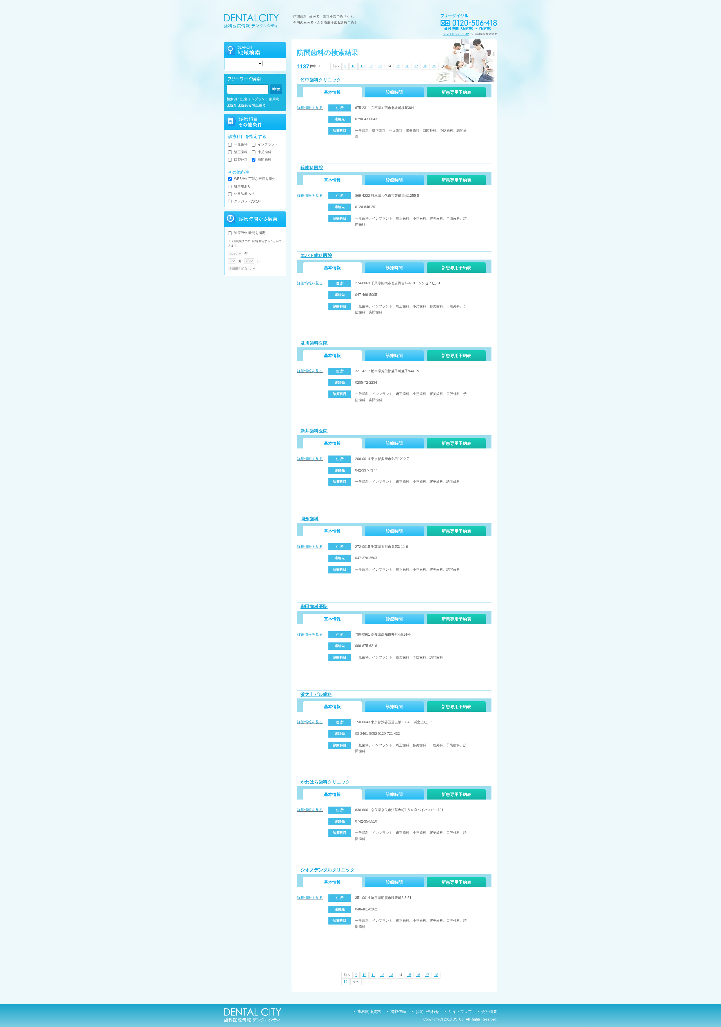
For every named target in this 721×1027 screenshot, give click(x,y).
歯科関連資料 (369, 1011)
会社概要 (489, 1011)
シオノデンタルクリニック (328, 869)
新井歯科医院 (314, 430)
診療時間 (394, 92)
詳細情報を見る (310, 108)
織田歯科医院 (314, 606)
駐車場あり (242, 186)
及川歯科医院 (314, 343)
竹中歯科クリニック (321, 79)
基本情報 (332, 92)
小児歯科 (264, 152)
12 (371, 66)
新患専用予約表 (456, 92)
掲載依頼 (398, 1011)
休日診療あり (244, 194)
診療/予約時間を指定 (249, 233)
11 (362, 66)
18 (425, 66)
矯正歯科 (241, 152)
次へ (444, 66)
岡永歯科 (310, 518)
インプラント (268, 144)
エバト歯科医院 (316, 255)
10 (353, 66)
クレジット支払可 (247, 201)
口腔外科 (241, 160)
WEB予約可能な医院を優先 (254, 179)
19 (434, 66)
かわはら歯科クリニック (325, 782)
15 (398, 66)
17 (416, 66)
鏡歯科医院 (312, 167)
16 (407, 66)
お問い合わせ (427, 1011)
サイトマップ (460, 1011)
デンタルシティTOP (456, 33)
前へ (336, 66)
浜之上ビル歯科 (316, 694)
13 (380, 66)
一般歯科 (241, 144)
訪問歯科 (264, 160)
